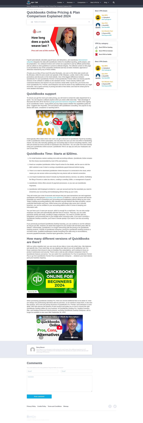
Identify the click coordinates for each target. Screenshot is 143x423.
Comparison (82, 2)
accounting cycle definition (54, 197)
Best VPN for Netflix (105, 54)
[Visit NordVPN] (98, 25)
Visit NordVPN (106, 27)
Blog (105, 2)
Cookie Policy (41, 406)
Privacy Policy (31, 406)
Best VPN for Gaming (105, 47)
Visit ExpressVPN (106, 35)
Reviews (70, 2)
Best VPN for (95, 2)
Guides (59, 2)
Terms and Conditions (55, 406)
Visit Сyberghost (106, 19)
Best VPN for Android (106, 51)
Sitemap (65, 406)
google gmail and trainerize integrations (63, 102)
